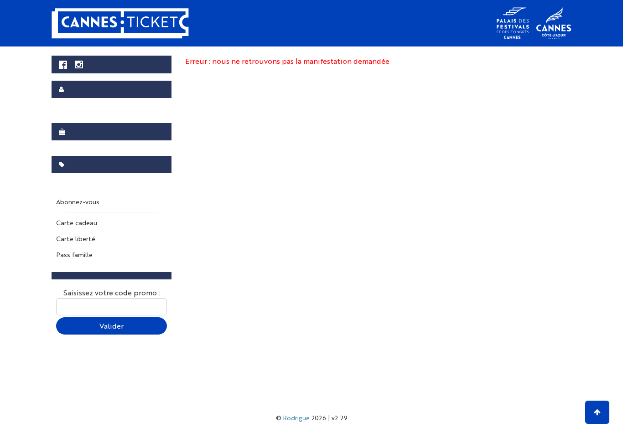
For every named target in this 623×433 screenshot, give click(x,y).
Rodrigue (296, 417)
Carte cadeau (76, 222)
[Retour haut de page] (597, 412)
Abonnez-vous (77, 201)
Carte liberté (75, 238)
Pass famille (74, 254)
